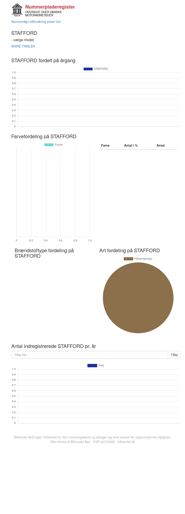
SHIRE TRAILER (23, 46)
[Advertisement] (92, 477)
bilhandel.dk (126, 441)
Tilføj (174, 354)
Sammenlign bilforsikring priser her (36, 21)
